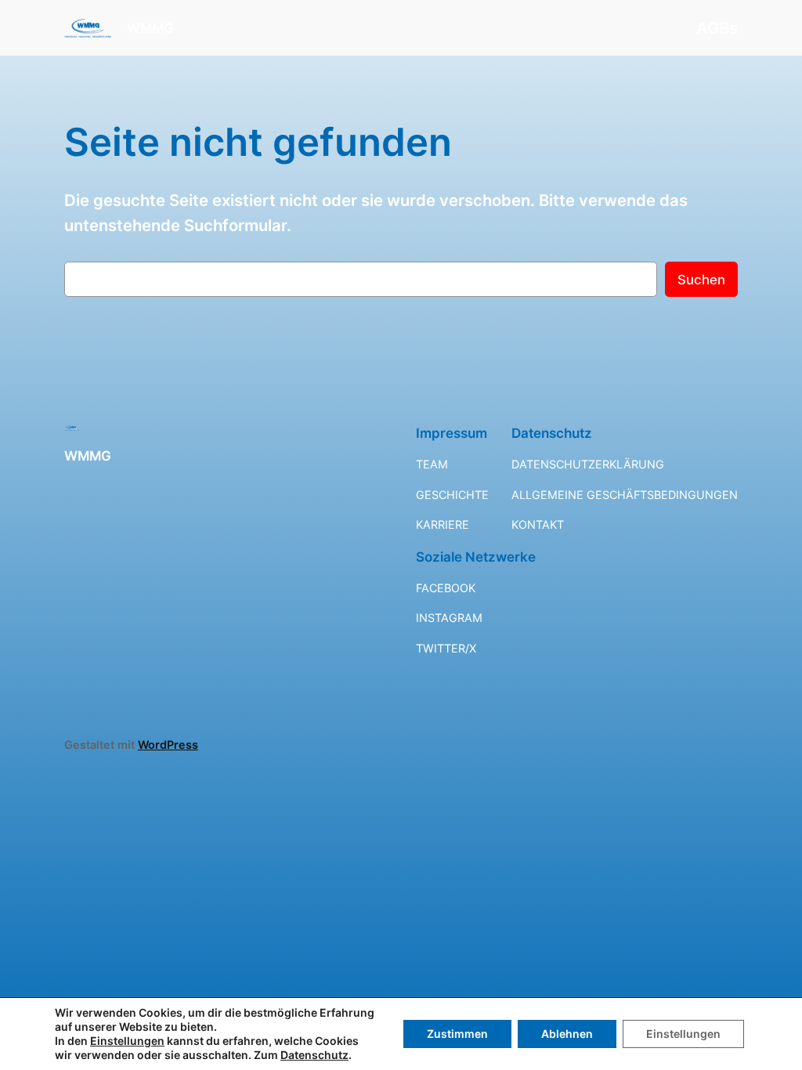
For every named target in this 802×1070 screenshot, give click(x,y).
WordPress (168, 744)
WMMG (150, 28)
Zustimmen (457, 1033)
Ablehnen (567, 1033)
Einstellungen (127, 1040)
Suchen (701, 279)
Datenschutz (314, 1054)
